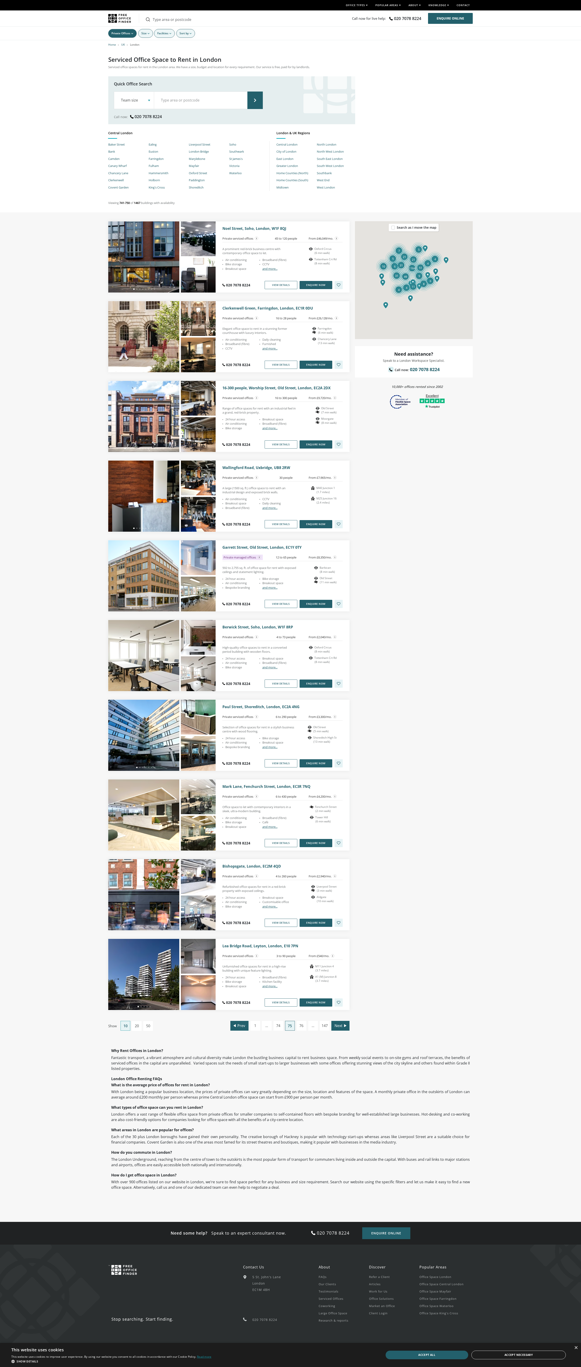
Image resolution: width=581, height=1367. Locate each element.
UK (123, 45)
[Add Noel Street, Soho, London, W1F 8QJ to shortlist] (339, 285)
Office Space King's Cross (438, 1313)
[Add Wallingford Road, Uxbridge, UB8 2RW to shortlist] (339, 524)
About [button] (413, 5)
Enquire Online (450, 18)
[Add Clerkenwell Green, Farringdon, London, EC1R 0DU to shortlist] (339, 365)
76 (301, 1025)
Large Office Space (333, 1313)
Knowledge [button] (437, 5)
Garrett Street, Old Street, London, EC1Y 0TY (262, 547)
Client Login (378, 1313)
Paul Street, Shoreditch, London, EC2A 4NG (261, 707)
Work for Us (378, 1291)
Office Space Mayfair (435, 1291)
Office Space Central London (441, 1284)
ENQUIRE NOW (315, 285)
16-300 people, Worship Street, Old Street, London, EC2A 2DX (276, 388)
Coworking (327, 1306)
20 (137, 1025)
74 (278, 1025)
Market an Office (382, 1306)
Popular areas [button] (386, 5)
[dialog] (290, 1355)
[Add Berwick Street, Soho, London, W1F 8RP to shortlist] (339, 684)
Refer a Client (379, 1277)
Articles (375, 1284)
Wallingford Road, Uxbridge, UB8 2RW (256, 468)
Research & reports (333, 1320)
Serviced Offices (331, 1299)
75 (290, 1025)
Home (112, 45)
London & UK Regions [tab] (293, 133)
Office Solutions (381, 1299)
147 (325, 1025)
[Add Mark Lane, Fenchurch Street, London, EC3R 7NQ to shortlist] (339, 843)
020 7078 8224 (407, 18)
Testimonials (328, 1291)
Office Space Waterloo (436, 1306)
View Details (281, 285)
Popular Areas (433, 1267)
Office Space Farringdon (438, 1299)
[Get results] (255, 100)
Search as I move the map (416, 227)
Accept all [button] (426, 1355)
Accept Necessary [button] (519, 1355)
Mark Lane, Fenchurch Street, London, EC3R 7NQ (266, 786)
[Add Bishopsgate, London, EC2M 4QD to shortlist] (339, 923)
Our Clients (327, 1284)
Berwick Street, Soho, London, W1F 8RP (257, 627)
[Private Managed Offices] (259, 557)
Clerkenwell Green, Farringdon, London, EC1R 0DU (267, 308)
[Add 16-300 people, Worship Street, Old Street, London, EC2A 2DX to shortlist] (339, 444)
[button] (410, 298)
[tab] (189, 134)
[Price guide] (336, 238)
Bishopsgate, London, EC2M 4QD (251, 866)
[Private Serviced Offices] (256, 238)
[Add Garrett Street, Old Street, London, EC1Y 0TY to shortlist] (339, 604)
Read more (204, 1357)
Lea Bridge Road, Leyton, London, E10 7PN (260, 946)
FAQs (323, 1277)
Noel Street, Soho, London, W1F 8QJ (254, 228)
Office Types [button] (355, 5)
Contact (463, 5)
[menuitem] (344, 1276)
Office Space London (435, 1277)
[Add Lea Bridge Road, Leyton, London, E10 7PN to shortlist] (339, 1002)
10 (125, 1025)
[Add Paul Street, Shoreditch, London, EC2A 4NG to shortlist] (339, 763)
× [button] (576, 1348)
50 (148, 1025)
